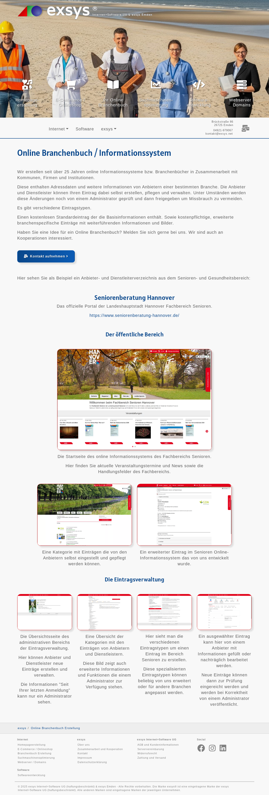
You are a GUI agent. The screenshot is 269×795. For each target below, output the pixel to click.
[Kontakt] (245, 128)
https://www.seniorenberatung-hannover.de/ (134, 315)
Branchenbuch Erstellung (34, 753)
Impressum (85, 757)
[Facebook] (201, 748)
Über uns (84, 744)
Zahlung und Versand (151, 757)
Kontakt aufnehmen (47, 256)
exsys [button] (107, 129)
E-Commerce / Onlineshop (35, 749)
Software (85, 129)
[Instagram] (212, 748)
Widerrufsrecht (147, 753)
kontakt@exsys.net (219, 133)
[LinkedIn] (223, 748)
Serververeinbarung (150, 749)
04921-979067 (223, 130)
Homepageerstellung (32, 744)
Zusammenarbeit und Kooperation (100, 749)
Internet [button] (57, 129)
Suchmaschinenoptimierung (36, 757)
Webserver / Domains (32, 762)
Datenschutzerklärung (92, 762)
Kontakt (83, 753)
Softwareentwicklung (31, 775)
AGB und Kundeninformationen (158, 744)
